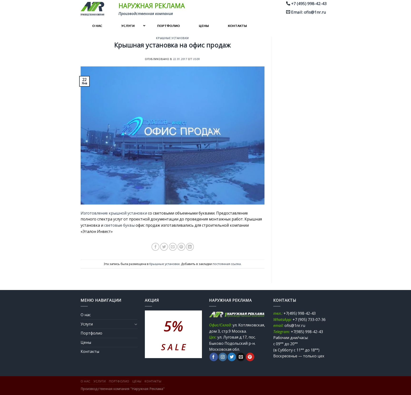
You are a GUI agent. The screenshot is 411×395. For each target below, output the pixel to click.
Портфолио (91, 333)
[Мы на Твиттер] (232, 357)
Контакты (90, 351)
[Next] (195, 334)
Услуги (87, 324)
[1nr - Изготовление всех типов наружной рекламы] (94, 9)
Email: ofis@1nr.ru (308, 12)
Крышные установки (172, 38)
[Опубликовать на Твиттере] (164, 247)
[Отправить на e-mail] (241, 357)
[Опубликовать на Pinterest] (181, 247)
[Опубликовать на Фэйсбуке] (155, 247)
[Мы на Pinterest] (250, 357)
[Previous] (152, 334)
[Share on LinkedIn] (190, 247)
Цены (86, 342)
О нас (86, 314)
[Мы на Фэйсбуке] (214, 357)
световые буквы (119, 225)
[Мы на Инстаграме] (223, 357)
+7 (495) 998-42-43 (309, 3)
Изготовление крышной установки (114, 213)
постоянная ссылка (227, 264)
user (196, 59)
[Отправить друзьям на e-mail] (173, 247)
